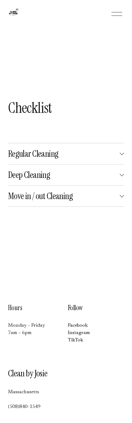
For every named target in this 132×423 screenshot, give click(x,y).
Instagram (79, 332)
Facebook (78, 325)
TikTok (75, 340)
